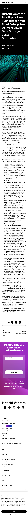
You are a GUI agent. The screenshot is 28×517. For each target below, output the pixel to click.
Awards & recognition (7, 441)
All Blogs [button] (6, 8)
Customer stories (6, 475)
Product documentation (7, 457)
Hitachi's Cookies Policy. (15, 507)
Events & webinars (6, 431)
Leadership (4, 433)
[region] (14, 504)
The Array (4, 478)
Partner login (5, 483)
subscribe (14, 372)
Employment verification (7, 464)
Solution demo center (7, 485)
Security (4, 467)
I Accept (14, 511)
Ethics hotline (5, 462)
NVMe (21, 215)
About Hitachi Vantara (7, 421)
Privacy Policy (8, 386)
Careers (3, 426)
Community (4, 454)
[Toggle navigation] (25, 2)
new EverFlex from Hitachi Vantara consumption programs (13, 240)
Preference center (6, 436)
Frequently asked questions (8, 459)
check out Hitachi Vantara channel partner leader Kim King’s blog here (13, 288)
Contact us (4, 445)
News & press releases (7, 428)
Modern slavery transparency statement (11, 443)
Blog (3, 480)
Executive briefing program (8, 438)
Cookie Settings (14, 514)
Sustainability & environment (9, 423)
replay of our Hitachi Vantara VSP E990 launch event (13, 309)
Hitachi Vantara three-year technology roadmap (13, 305)
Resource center (5, 473)
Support (4, 452)
